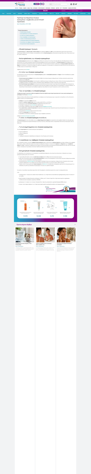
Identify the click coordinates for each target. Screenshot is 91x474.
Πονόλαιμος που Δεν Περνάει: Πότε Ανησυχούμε (23, 244)
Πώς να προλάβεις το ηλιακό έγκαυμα (27, 37)
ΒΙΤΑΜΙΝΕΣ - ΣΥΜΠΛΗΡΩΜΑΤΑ (39, 8)
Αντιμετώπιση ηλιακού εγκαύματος (27, 43)
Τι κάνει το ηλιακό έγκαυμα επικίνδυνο (28, 38)
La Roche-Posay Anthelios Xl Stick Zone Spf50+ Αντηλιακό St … (52, 213)
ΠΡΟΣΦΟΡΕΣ (65, 8)
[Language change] (69, 3)
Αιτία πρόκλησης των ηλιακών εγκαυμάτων (29, 33)
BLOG (45, 10)
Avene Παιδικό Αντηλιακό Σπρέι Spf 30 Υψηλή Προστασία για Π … (25, 213)
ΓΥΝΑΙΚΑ (20, 8)
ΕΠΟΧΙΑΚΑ (53, 8)
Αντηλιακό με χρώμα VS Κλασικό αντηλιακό (64, 244)
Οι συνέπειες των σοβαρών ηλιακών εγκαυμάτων (30, 42)
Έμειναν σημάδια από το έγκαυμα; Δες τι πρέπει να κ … (44, 244)
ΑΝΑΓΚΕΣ (57, 8)
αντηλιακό (30, 94)
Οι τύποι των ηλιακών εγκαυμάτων (27, 35)
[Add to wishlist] (29, 208)
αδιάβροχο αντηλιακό (47, 106)
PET (61, 8)
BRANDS (16, 8)
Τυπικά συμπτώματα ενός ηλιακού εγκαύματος (29, 40)
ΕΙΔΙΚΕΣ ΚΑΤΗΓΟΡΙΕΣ (72, 8)
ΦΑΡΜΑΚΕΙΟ (48, 8)
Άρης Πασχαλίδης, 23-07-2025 (24, 24)
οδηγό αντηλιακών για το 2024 (28, 115)
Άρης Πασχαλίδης (19, 246)
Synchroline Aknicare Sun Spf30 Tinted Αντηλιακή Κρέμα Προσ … (39, 213)
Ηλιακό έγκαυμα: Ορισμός (25, 32)
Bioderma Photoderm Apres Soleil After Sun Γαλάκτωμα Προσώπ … (65, 213)
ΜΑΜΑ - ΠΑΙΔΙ (29, 8)
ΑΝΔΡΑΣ (24, 8)
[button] (53, 4)
